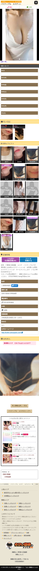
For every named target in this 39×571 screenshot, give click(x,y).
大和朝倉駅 (7, 477)
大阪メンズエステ (10, 503)
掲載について (8, 535)
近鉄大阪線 (6, 474)
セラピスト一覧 (29, 484)
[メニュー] (36, 2)
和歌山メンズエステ (25, 510)
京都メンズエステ (25, 503)
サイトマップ (8, 538)
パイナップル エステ (9, 4)
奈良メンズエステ (10, 510)
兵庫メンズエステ (10, 506)
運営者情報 (27, 535)
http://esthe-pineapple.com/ (11, 332)
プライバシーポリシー (17, 532)
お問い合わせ (18, 535)
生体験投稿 (10, 259)
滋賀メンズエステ (25, 506)
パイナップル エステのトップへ (19, 411)
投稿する (28, 259)
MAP (15, 285)
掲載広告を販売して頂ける (19, 560)
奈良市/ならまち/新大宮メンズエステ (16, 492)
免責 (27, 532)
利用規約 (6, 532)
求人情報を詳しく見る (19, 405)
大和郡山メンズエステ (11, 496)
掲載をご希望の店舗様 (19, 553)
